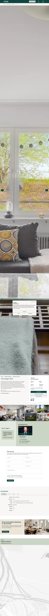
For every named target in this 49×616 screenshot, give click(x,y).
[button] (5, 393)
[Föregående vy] (2, 190)
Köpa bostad (8, 4)
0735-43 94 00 (24, 439)
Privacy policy (33, 301)
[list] (25, 440)
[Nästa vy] (46, 190)
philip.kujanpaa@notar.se (25, 441)
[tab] (6, 1)
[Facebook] (31, 400)
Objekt (13, 4)
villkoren (21, 476)
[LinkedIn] (33, 400)
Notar (4, 4)
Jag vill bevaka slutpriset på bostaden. (15, 475)
